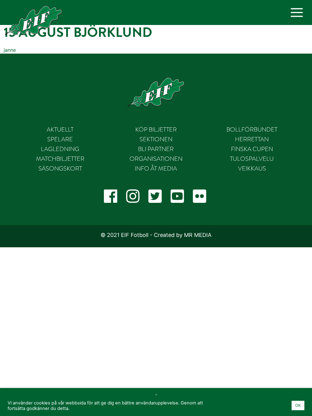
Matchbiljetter (60, 158)
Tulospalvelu (252, 158)
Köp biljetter (156, 129)
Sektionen (156, 139)
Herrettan (252, 139)
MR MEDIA (197, 235)
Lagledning (60, 149)
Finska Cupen (252, 149)
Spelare (60, 139)
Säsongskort (60, 168)
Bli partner (156, 149)
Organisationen (156, 158)
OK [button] (298, 405)
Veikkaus (252, 168)
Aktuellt (60, 129)
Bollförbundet (251, 129)
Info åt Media (156, 168)
